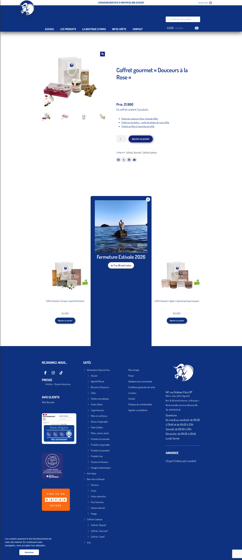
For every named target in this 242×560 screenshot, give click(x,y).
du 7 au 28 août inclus (121, 265)
